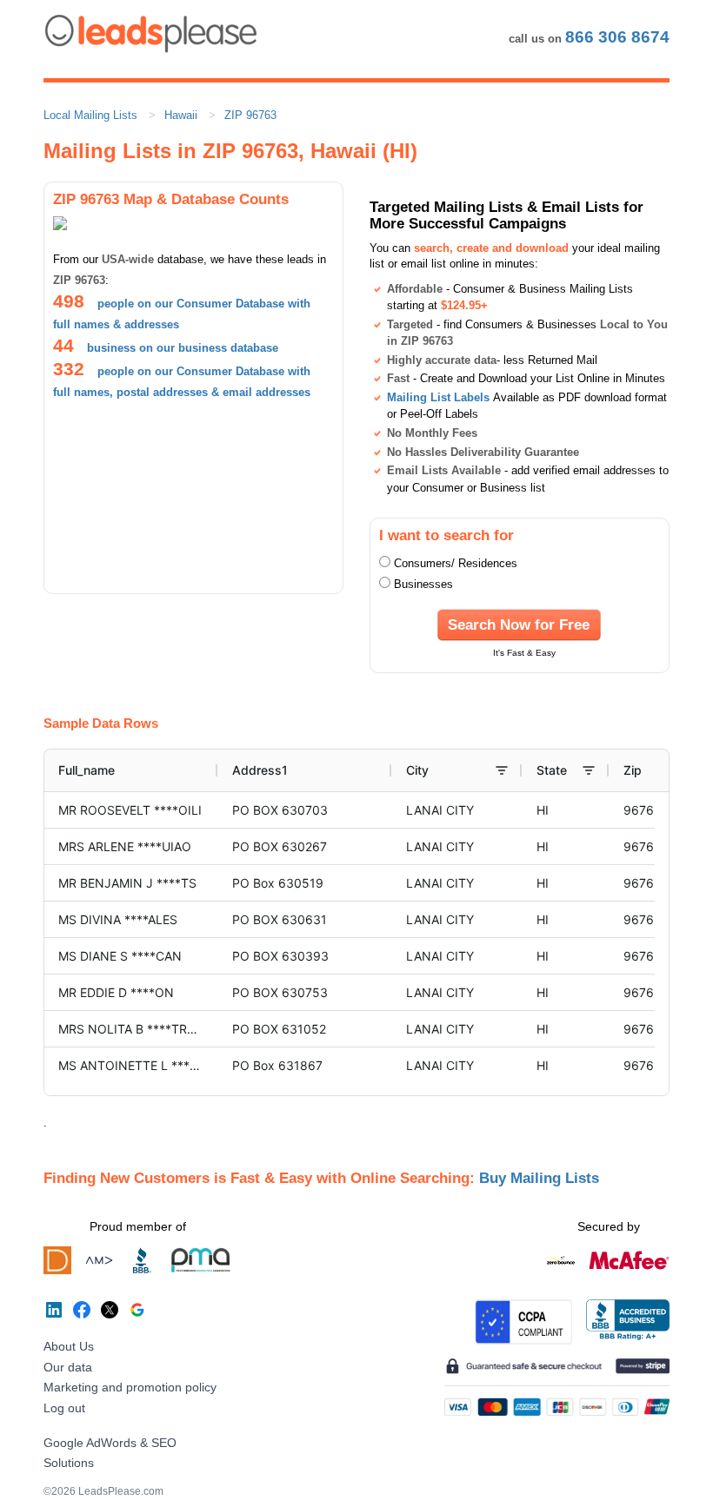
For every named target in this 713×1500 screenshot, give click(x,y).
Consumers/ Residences (455, 563)
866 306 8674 (617, 37)
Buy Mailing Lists (539, 1177)
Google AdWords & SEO (110, 1443)
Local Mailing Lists (90, 115)
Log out (64, 1408)
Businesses (423, 584)
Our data (67, 1367)
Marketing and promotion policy (130, 1387)
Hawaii (180, 115)
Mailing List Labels (438, 397)
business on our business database (182, 347)
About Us (68, 1346)
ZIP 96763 (250, 115)
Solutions (68, 1463)
